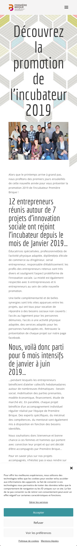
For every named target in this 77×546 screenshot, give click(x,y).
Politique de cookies (29, 540)
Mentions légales (50, 540)
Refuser (38, 522)
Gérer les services (38, 502)
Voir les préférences (38, 533)
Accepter (38, 512)
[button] (71, 468)
